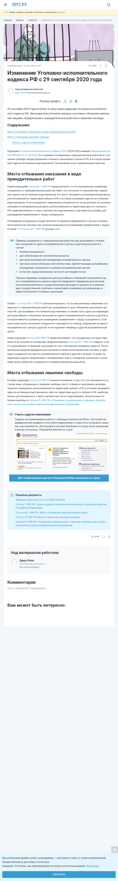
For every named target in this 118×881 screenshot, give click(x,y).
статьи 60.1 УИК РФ (39, 186)
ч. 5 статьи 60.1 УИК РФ (30, 229)
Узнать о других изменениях (28, 142)
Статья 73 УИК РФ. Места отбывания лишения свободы (48, 517)
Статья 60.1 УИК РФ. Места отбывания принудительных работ (52, 512)
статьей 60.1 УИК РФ (80, 341)
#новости (61, 12)
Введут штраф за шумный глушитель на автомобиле (33, 12)
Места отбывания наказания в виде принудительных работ (41, 131)
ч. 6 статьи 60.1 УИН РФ (29, 303)
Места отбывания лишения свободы (28, 137)
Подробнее (92, 866)
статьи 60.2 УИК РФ (38, 337)
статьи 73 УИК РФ (40, 380)
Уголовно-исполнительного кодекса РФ (42, 151)
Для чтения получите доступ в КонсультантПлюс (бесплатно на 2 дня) (59, 478)
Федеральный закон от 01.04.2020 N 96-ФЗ (40, 499)
